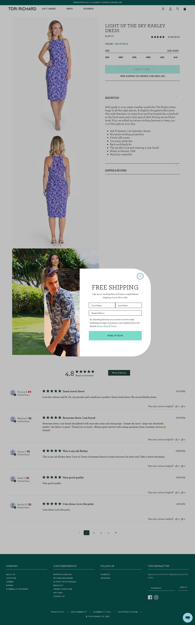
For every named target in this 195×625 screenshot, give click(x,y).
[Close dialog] (140, 276)
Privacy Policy (103, 326)
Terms (113, 326)
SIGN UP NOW (115, 336)
